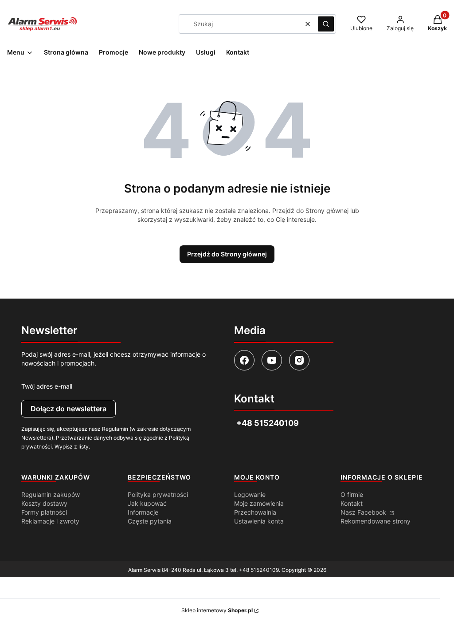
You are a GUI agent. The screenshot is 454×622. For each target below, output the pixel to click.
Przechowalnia (255, 512)
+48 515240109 (259, 570)
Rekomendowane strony (375, 521)
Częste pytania (150, 521)
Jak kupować (147, 503)
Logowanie (250, 494)
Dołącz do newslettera (68, 408)
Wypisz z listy (72, 446)
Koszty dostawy (44, 503)
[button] (326, 23)
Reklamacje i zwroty (50, 521)
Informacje (143, 512)
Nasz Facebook (364, 512)
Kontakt (351, 503)
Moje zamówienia (259, 503)
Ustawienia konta (259, 521)
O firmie (351, 494)
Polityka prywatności (158, 494)
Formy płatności (44, 512)
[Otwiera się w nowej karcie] (244, 360)
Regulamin (115, 428)
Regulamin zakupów (50, 494)
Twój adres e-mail (46, 386)
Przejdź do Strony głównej (227, 254)
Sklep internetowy (217, 610)
